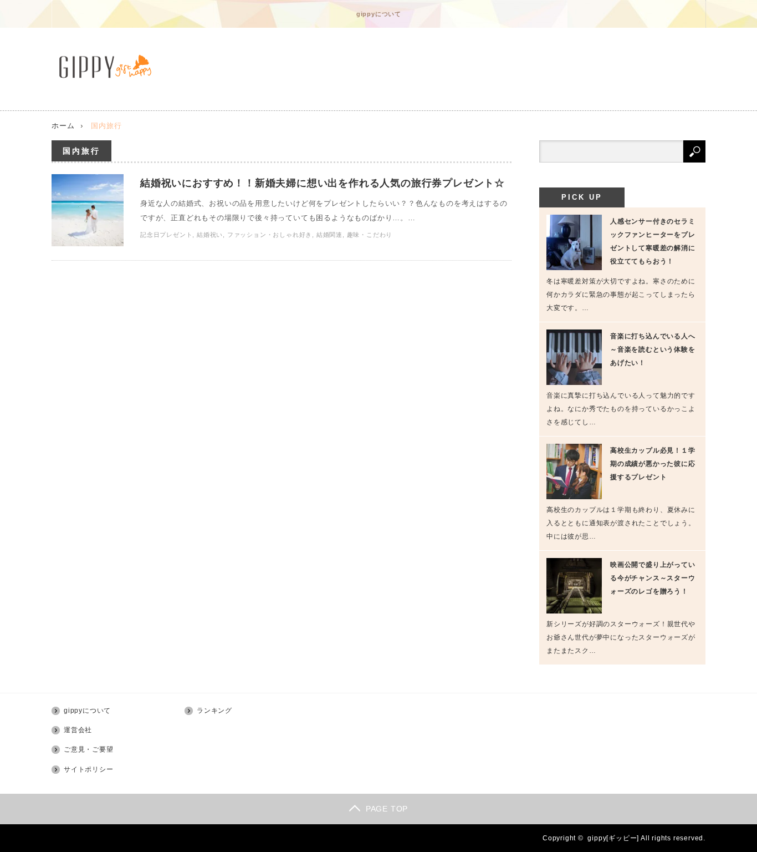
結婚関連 (329, 234)
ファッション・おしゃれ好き (269, 234)
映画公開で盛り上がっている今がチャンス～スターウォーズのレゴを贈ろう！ (652, 578)
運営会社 (78, 730)
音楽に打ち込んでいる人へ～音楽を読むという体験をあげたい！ (652, 349)
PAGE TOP (387, 808)
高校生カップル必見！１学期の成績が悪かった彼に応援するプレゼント (652, 464)
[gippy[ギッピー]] (108, 66)
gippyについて (378, 14)
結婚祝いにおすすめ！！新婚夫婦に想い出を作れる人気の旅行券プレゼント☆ (322, 183)
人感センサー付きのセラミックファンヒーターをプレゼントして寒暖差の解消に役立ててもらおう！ (652, 241)
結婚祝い (210, 234)
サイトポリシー (89, 769)
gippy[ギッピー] (613, 838)
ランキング (214, 710)
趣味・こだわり (370, 234)
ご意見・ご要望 (89, 749)
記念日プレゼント (166, 234)
